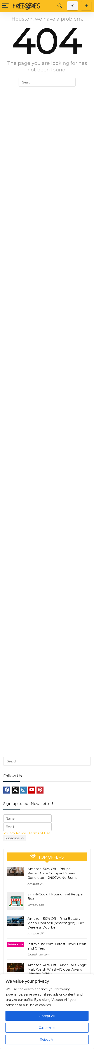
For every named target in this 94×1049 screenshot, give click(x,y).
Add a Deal (86, 5)
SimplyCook (36, 904)
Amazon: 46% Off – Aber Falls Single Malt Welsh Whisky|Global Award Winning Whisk (57, 969)
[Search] (59, 6)
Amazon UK (36, 883)
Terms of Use (39, 833)
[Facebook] (6, 790)
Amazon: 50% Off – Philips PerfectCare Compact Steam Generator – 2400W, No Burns (52, 873)
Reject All (47, 1040)
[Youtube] (31, 790)
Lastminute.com (38, 954)
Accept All (47, 1016)
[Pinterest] (40, 790)
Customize (47, 1028)
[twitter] (15, 790)
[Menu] (5, 6)
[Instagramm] (23, 790)
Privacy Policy (14, 833)
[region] (47, 1011)
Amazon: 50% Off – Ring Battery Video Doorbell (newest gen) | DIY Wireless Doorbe (56, 922)
